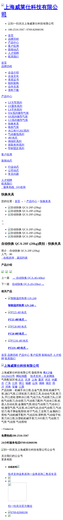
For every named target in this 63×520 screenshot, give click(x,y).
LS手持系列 (15, 109)
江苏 (14, 383)
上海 (34, 379)
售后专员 (51, 474)
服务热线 (7, 187)
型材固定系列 (16, 148)
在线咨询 (7, 257)
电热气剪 (13, 127)
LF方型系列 (15, 102)
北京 (21, 379)
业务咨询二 (39, 474)
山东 (35, 383)
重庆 (41, 379)
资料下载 (13, 90)
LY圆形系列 (15, 106)
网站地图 (21, 376)
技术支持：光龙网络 (42, 376)
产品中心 (13, 42)
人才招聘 (13, 53)
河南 (8, 386)
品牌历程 (13, 39)
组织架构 (13, 83)
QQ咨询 (20, 187)
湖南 (41, 383)
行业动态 (13, 166)
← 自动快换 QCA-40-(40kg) (28, 277)
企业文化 (13, 76)
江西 (21, 386)
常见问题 (13, 173)
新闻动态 (13, 49)
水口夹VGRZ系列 (18, 130)
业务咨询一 (25, 474)
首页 (10, 35)
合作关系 (13, 86)
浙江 (21, 383)
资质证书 (13, 79)
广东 (8, 383)
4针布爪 (12, 137)
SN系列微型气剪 (18, 116)
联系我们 (13, 56)
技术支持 (13, 474)
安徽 (14, 386)
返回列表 (21, 257)
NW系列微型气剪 (18, 113)
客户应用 (13, 46)
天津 (27, 379)
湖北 (48, 383)
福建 (28, 383)
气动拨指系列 (16, 134)
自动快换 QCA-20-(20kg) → (28, 284)
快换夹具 (13, 123)
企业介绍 (13, 72)
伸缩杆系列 (15, 141)
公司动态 (13, 170)
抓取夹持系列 (16, 144)
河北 (47, 379)
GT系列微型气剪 (18, 120)
